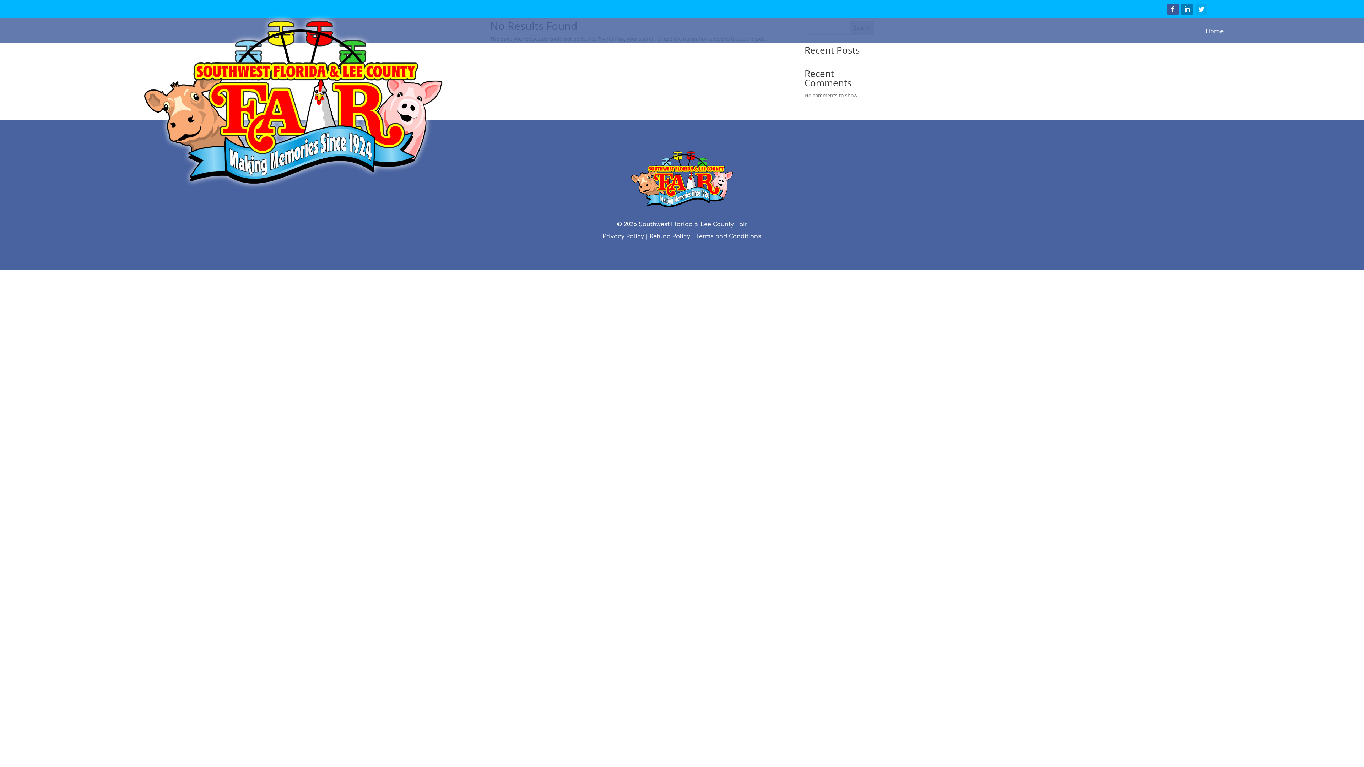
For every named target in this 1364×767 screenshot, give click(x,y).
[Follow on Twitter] (1201, 9)
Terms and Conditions (728, 236)
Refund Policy (670, 236)
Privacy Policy (623, 236)
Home (1215, 31)
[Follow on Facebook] (1173, 9)
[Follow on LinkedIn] (1187, 9)
